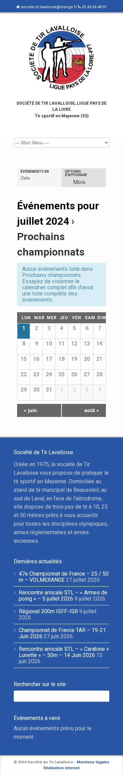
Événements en (34, 171)
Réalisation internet (61, 768)
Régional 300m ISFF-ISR (48, 611)
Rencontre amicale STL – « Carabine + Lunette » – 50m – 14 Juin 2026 (64, 652)
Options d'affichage (76, 173)
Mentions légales (93, 762)
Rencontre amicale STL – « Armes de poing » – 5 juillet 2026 (63, 595)
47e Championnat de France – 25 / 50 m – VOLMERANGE (64, 576)
